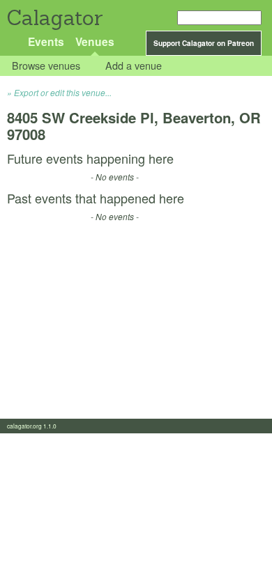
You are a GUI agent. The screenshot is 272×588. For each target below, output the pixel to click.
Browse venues (46, 66)
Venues (94, 41)
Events (46, 41)
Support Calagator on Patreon (203, 43)
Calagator (54, 18)
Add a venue (133, 66)
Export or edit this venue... (63, 92)
